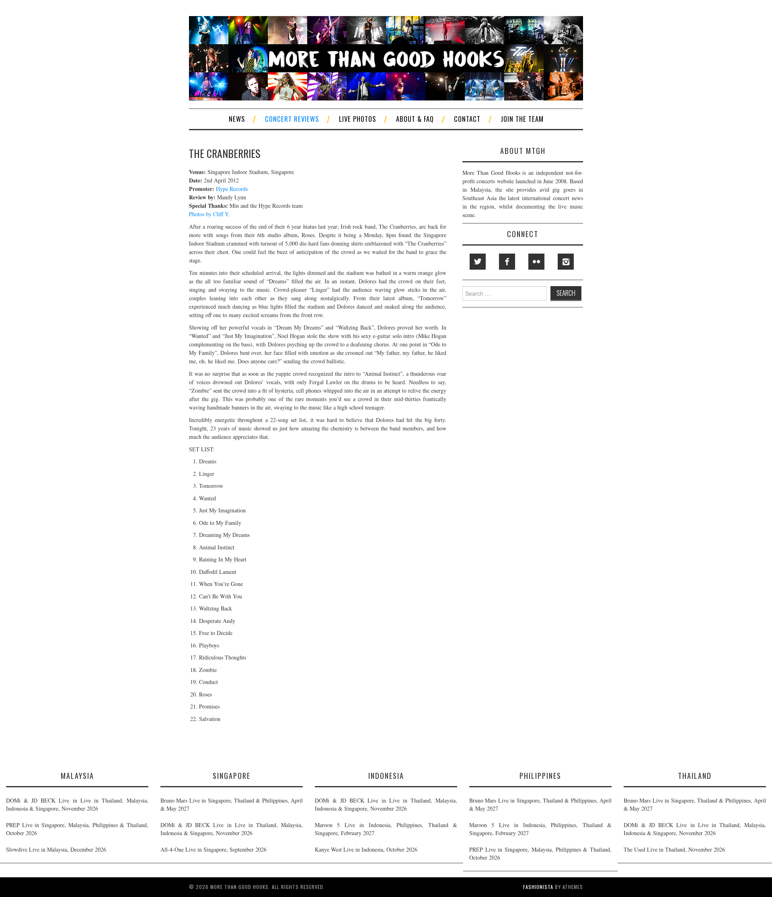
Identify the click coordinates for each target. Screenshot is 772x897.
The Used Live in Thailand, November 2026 (674, 849)
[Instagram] (566, 262)
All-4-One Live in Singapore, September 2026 (213, 849)
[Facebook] (507, 262)
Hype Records (232, 189)
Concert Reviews (292, 119)
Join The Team (522, 119)
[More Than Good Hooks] (386, 57)
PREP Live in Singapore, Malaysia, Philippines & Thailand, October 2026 (77, 829)
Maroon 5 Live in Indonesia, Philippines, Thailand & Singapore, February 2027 (386, 829)
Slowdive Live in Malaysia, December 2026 (56, 849)
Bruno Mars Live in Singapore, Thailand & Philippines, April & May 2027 (231, 804)
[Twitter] (478, 262)
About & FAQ (415, 119)
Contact (467, 119)
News (237, 119)
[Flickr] (536, 262)
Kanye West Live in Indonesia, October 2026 (366, 849)
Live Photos (357, 119)
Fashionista (538, 887)
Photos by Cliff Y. (209, 214)
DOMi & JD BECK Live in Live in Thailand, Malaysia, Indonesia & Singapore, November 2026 (77, 804)
